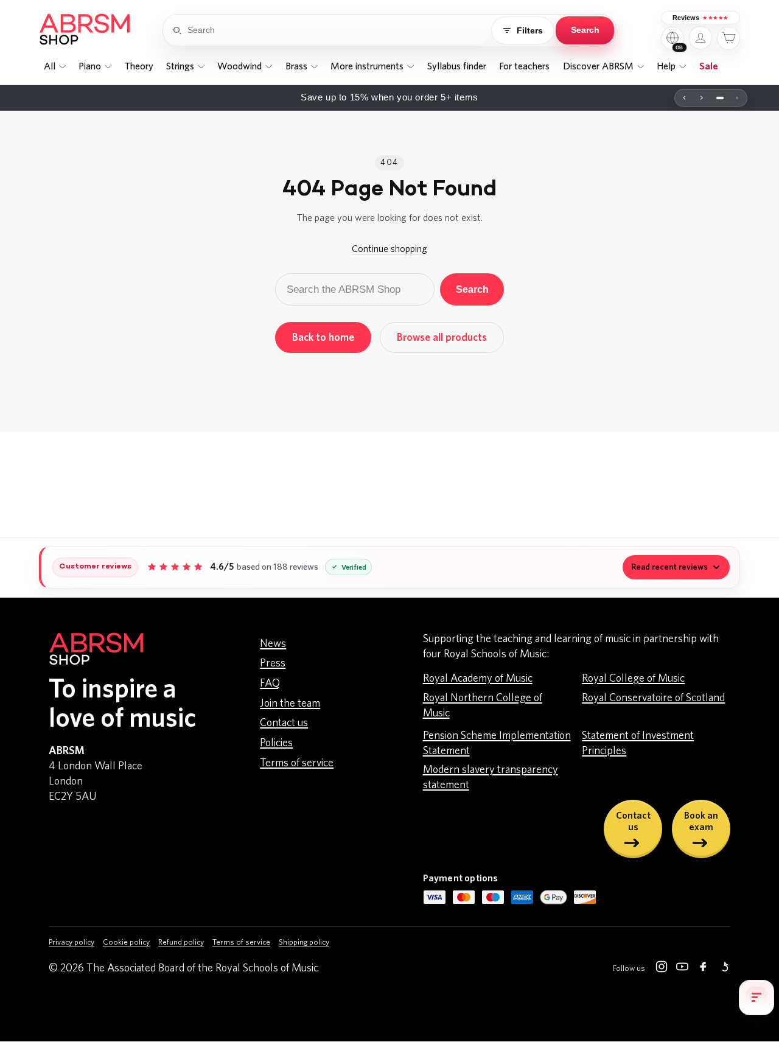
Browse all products (442, 337)
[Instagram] (661, 969)
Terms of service (297, 763)
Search (472, 289)
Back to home (323, 337)
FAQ (270, 683)
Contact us (284, 723)
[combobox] (338, 30)
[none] (54, 67)
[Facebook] (703, 969)
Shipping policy (304, 942)
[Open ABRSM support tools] (756, 997)
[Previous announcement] (684, 98)
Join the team (290, 703)
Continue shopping (389, 249)
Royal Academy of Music (478, 678)
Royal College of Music (633, 678)
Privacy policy (71, 942)
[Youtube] (682, 969)
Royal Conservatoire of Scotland (653, 698)
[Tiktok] (723, 969)
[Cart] (728, 38)
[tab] (720, 98)
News (273, 643)
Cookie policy (126, 942)
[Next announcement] (701, 98)
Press (272, 663)
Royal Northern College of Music (482, 706)
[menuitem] (54, 67)
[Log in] (700, 37)
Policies (276, 743)
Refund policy (181, 942)
